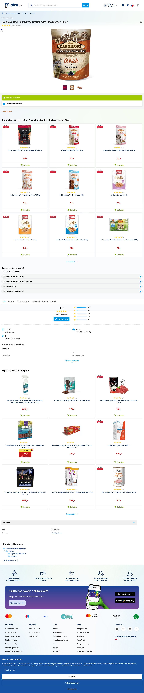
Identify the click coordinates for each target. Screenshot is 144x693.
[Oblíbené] (127, 5)
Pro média (56, 651)
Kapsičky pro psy (9, 286)
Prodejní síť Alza (11, 640)
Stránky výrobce (57, 533)
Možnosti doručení (11, 629)
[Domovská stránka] (2, 13)
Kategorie (6, 522)
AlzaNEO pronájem (83, 632)
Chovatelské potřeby (13, 13)
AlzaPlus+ (80, 636)
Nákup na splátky (11, 644)
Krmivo (32, 13)
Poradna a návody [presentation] (23, 301)
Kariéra (55, 648)
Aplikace (56, 655)
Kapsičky (14, 556)
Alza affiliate (81, 640)
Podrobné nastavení (72, 683)
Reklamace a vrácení (12, 636)
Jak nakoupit (33, 636)
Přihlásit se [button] (111, 6)
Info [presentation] (4, 301)
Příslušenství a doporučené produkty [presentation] (44, 301)
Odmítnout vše (72, 689)
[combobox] (55, 5)
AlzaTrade (80, 648)
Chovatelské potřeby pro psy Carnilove (17, 281)
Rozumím (72, 677)
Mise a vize (57, 644)
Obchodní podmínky (12, 648)
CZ (119, 639)
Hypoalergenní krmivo (19, 554)
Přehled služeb (10, 655)
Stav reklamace (34, 632)
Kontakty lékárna (58, 632)
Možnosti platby (10, 632)
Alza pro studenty (83, 644)
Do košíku (26, 165)
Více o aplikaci (15, 603)
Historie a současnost (60, 640)
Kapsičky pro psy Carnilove (13, 291)
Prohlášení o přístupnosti (14, 651)
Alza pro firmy (82, 629)
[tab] (4, 301)
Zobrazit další (70, 262)
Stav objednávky (34, 629)
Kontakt (55, 629)
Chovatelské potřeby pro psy (13, 276)
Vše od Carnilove (7, 18)
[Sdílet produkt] (141, 21)
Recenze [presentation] (11, 301)
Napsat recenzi (63, 319)
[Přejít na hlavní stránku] (13, 5)
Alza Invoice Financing (85, 651)
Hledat (85, 5)
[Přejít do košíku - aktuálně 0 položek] (138, 5)
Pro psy (25, 13)
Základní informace (60, 636)
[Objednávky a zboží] (123, 5)
